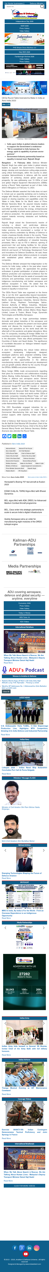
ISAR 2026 (25, 26)
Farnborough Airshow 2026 (24, 56)
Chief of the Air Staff (12, 456)
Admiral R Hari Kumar (25, 448)
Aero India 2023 (18, 443)
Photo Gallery (25, 28)
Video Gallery (24, 31)
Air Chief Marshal (24, 451)
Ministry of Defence (11, 466)
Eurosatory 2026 (25, 603)
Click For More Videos (24, 1183)
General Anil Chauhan (12, 461)
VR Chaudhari (22, 471)
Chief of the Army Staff (28, 456)
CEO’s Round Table (12, 453)
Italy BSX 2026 (24, 52)
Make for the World (26, 463)
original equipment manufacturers (31, 466)
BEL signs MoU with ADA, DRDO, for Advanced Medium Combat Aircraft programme (25, 501)
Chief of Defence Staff (28, 453)
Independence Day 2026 (24, 21)
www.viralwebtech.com (33, 1261)
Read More (25, 660)
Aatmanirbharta (10, 448)
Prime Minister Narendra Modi (15, 468)
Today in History (24, 613)
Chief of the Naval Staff (13, 458)
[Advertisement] (24, 1210)
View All (6, 689)
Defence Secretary (29, 458)
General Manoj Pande (29, 461)
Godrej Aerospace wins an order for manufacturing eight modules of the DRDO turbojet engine (23, 521)
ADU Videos (24, 621)
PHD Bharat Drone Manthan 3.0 (24, 47)
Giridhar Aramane (11, 463)
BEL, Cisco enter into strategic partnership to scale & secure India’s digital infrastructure (24, 511)
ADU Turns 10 (24, 617)
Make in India (39, 463)
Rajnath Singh (32, 468)
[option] (13, 550)
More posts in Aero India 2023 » (37, 477)
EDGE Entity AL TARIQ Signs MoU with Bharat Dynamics (25, 492)
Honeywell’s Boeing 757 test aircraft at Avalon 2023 (24, 483)
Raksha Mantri (10, 471)
